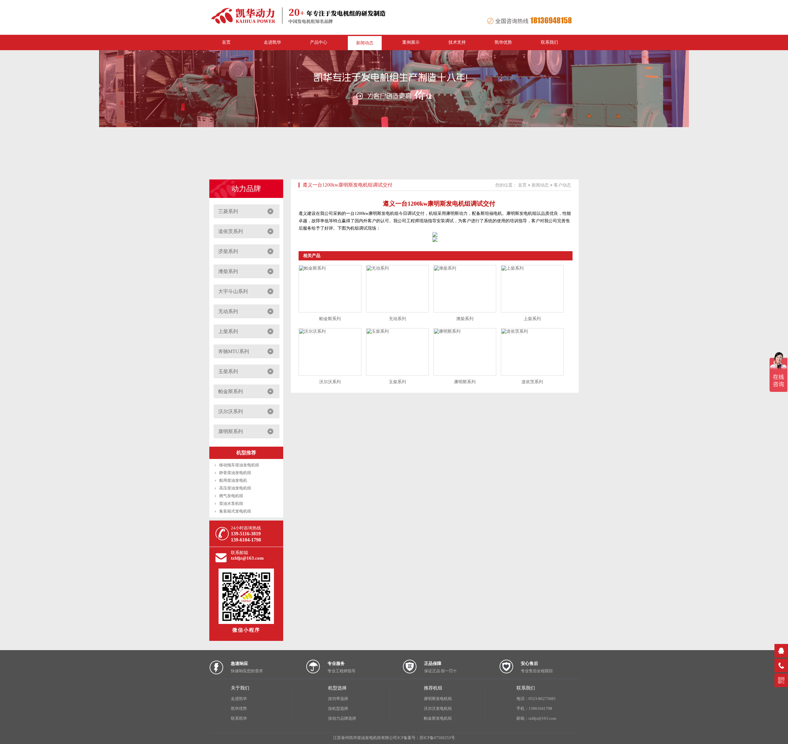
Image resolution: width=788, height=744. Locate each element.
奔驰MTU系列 (233, 351)
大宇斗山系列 (233, 291)
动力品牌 (246, 189)
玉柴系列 (228, 371)
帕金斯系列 (230, 391)
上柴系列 (228, 331)
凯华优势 (503, 42)
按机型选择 (338, 708)
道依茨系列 (230, 231)
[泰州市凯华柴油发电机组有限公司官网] (301, 24)
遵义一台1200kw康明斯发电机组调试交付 (347, 184)
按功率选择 (338, 698)
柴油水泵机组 (231, 503)
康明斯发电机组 (438, 698)
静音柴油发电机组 (235, 472)
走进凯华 (239, 698)
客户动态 (562, 185)
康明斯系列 (230, 431)
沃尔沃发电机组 (438, 708)
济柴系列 (228, 251)
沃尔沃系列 (230, 411)
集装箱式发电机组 (235, 511)
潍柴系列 (228, 271)
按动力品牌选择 (342, 718)
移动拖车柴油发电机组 (239, 465)
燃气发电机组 (231, 495)
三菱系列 (228, 211)
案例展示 (411, 42)
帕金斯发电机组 (438, 718)
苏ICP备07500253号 (437, 737)
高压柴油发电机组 (235, 488)
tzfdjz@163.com (247, 558)
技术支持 (457, 42)
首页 (522, 185)
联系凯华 (239, 718)
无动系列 (228, 311)
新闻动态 (364, 43)
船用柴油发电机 (233, 480)
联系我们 (549, 42)
